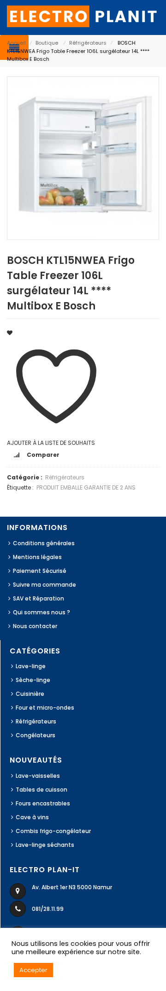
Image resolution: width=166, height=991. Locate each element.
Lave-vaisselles (38, 776)
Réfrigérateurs (88, 43)
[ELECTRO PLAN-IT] (83, 16)
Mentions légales (37, 557)
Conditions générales (44, 543)
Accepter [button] (33, 970)
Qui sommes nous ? (41, 612)
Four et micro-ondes (45, 707)
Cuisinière (30, 694)
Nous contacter (35, 626)
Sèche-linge (33, 680)
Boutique (47, 43)
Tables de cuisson (41, 789)
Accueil (16, 43)
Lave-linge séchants (45, 845)
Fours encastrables (43, 803)
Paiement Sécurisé (39, 571)
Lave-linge (31, 666)
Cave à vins (32, 817)
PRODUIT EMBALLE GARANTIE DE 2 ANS (86, 487)
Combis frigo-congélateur (53, 831)
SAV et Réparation (38, 598)
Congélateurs (35, 735)
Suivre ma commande (44, 585)
